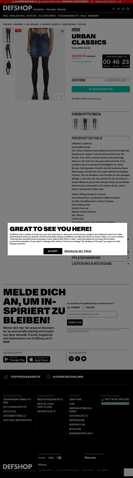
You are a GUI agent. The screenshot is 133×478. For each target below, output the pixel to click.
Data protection (17, 243)
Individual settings (77, 251)
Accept (53, 251)
